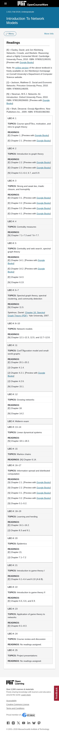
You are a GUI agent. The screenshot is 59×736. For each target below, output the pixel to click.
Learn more (26, 695)
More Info (49, 33)
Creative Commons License (17, 704)
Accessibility (11, 701)
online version (22, 67)
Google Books (26, 62)
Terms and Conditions (15, 708)
